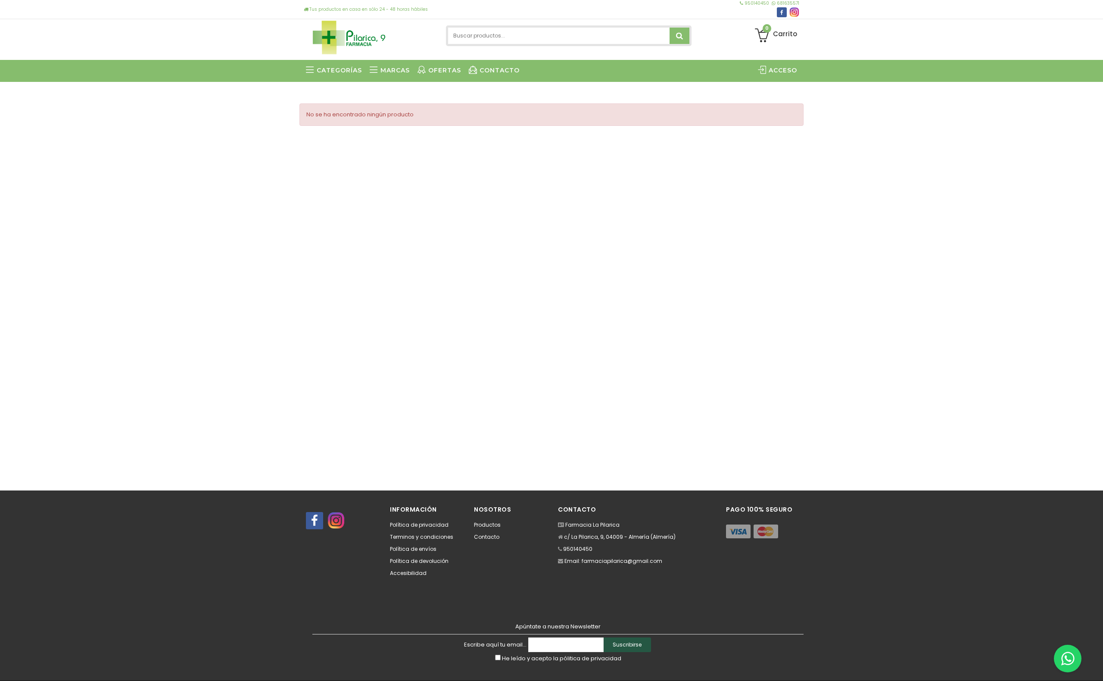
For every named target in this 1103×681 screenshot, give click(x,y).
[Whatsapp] (1067, 658)
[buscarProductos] (679, 36)
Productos (487, 524)
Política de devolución (419, 561)
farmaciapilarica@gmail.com (622, 561)
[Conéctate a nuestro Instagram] (794, 12)
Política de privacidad (419, 524)
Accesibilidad (408, 573)
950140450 (756, 3)
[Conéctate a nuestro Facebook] (782, 12)
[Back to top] (1094, 665)
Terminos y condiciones (421, 536)
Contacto (486, 536)
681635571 (787, 3)
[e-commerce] (349, 35)
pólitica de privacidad (590, 658)
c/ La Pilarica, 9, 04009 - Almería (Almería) (620, 536)
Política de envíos (413, 549)
